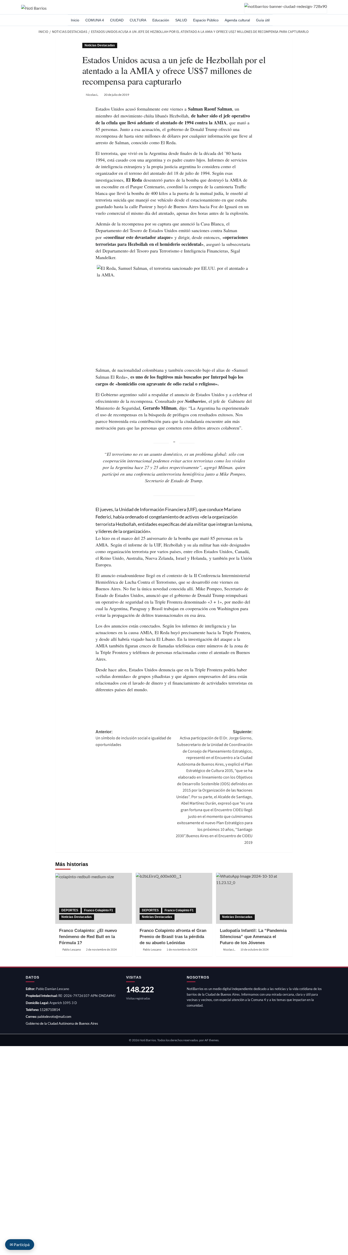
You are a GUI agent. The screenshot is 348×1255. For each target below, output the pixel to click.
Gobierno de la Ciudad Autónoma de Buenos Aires (62, 1023)
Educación (160, 20)
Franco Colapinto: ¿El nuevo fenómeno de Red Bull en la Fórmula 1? (88, 936)
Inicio (75, 20)
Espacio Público (206, 20)
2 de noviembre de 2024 (101, 949)
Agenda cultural (237, 20)
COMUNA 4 (94, 20)
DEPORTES (69, 910)
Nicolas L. (92, 95)
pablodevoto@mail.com (54, 1016)
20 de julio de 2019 (116, 95)
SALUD (181, 20)
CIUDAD (117, 20)
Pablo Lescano (71, 949)
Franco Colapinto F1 (98, 910)
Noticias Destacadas (100, 45)
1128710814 (50, 1010)
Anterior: (133, 738)
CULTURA (138, 20)
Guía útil (263, 20)
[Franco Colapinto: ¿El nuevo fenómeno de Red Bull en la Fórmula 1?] (93, 898)
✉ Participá (20, 1244)
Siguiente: (214, 787)
